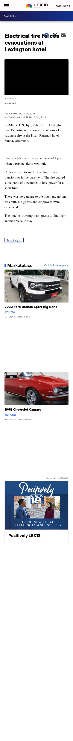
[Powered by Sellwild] (63, 478)
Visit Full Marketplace (56, 265)
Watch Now (62, 6)
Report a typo (14, 240)
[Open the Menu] (6, 5)
